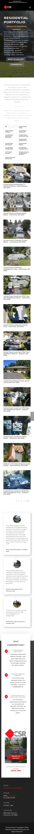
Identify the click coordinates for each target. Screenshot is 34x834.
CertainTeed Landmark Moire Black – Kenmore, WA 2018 (15, 437)
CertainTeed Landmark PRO (23, 135)
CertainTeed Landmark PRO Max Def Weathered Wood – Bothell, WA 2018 (16, 409)
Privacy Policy (10, 827)
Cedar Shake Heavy (23, 127)
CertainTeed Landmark (23, 131)
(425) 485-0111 (17, 1)
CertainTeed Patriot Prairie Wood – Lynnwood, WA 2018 (17, 381)
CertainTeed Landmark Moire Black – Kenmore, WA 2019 (15, 214)
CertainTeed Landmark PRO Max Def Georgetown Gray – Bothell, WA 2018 (16, 492)
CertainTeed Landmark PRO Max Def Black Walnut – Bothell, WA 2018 (16, 353)
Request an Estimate (16, 757)
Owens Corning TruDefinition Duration (24, 153)
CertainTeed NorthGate (9, 144)
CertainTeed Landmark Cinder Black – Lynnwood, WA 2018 (15, 241)
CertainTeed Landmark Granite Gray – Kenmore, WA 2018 (15, 326)
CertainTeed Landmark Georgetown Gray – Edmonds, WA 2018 (16, 269)
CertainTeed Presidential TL (23, 148)
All (6, 126)
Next (28, 501)
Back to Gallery (16, 59)
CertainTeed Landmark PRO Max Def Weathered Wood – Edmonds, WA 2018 (16, 297)
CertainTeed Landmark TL (23, 139)
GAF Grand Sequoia (8, 152)
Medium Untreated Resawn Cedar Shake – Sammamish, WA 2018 (16, 464)
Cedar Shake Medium (9, 131)
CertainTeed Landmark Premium (9, 136)
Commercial (16, 64)
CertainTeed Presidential (9, 148)
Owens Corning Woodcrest (10, 158)
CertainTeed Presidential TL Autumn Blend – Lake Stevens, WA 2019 (15, 186)
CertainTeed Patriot (23, 144)
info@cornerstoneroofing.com (12, 788)
